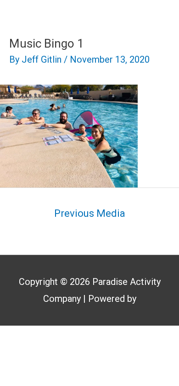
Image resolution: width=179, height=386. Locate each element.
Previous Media (89, 213)
